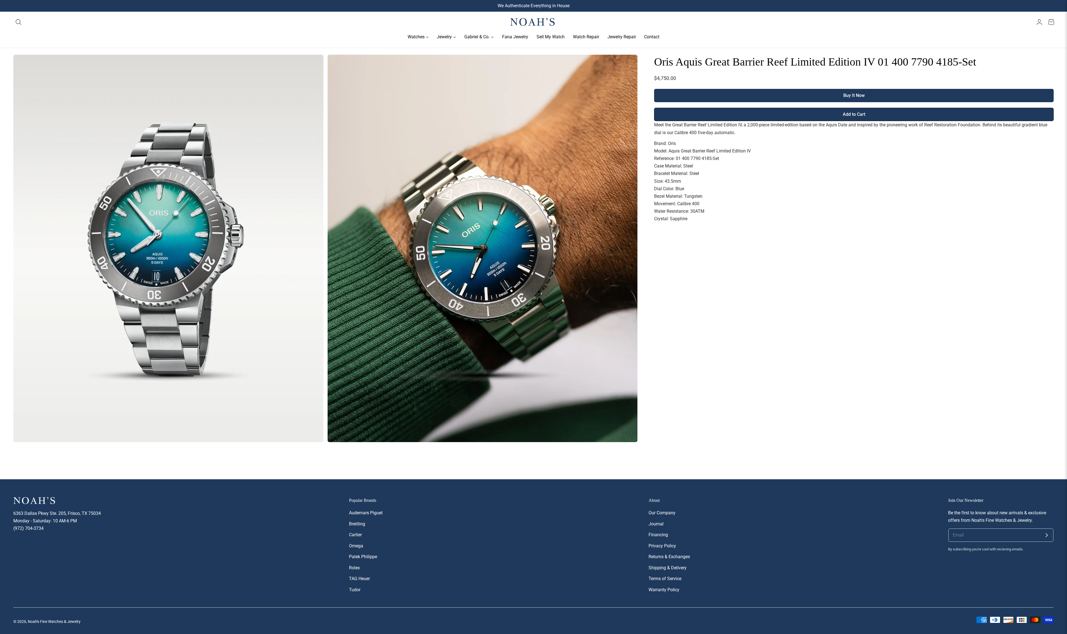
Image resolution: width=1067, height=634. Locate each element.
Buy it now (854, 95)
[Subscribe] (1047, 535)
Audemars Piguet (366, 512)
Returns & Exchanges (669, 556)
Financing (658, 534)
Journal (656, 523)
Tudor (354, 589)
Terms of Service (665, 578)
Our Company (662, 512)
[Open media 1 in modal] (313, 65)
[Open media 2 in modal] (627, 65)
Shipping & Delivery (668, 567)
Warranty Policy (664, 589)
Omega (356, 545)
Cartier (355, 534)
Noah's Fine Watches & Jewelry (54, 621)
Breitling (357, 523)
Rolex (354, 567)
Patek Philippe (363, 556)
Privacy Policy (662, 545)
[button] (18, 22)
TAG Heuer (359, 578)
